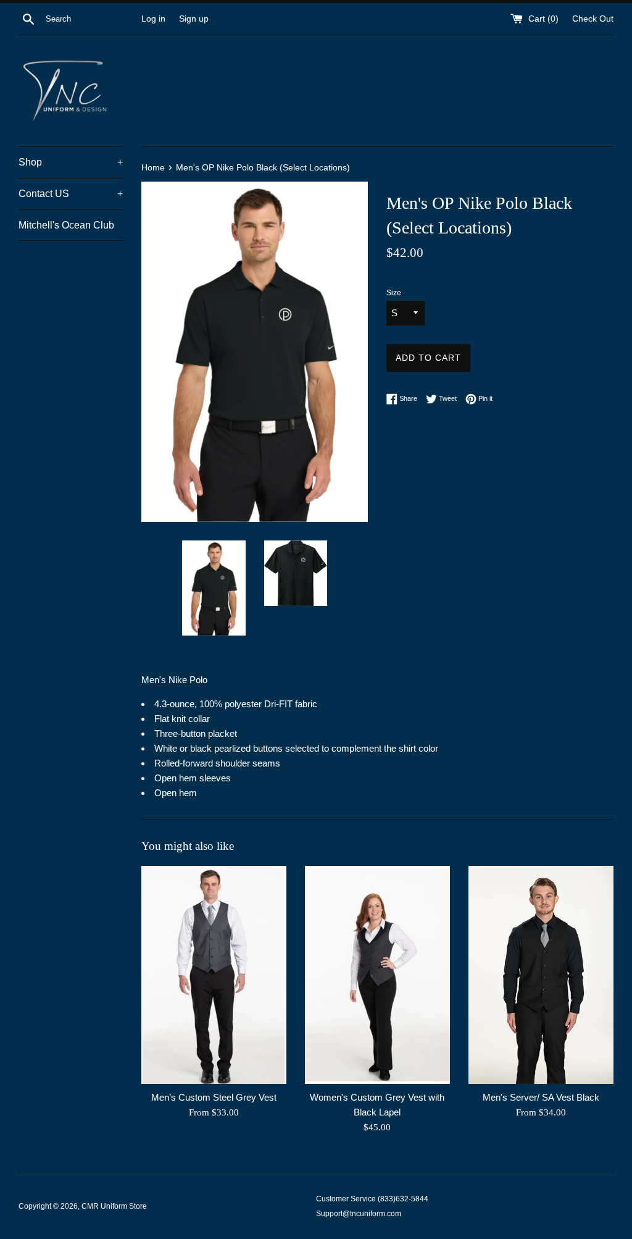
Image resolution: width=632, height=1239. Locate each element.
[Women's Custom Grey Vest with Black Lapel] (377, 974)
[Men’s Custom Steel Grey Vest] (213, 974)
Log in (153, 18)
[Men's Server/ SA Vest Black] (540, 974)
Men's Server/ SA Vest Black (541, 1097)
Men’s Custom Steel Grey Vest (213, 1097)
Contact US (71, 193)
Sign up (194, 18)
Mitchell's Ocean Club (66, 225)
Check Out (592, 18)
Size (393, 292)
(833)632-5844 (403, 1199)
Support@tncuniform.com (358, 1213)
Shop (71, 162)
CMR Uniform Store (114, 1206)
